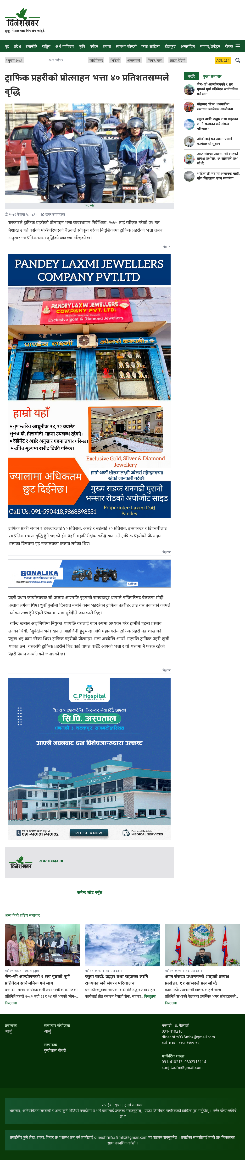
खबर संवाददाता (51, 861)
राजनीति (31, 46)
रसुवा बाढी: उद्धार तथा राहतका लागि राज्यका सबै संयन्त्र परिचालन (217, 124)
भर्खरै (191, 76)
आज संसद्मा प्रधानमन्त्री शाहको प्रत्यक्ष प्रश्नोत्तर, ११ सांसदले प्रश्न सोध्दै (217, 159)
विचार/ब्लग (155, 61)
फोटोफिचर (96, 61)
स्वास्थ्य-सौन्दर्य (126, 46)
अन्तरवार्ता (133, 61)
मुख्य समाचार (212, 76)
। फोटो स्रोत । (89, 206)
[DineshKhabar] (22, 17)
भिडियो (115, 61)
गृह (7, 46)
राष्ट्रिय (46, 46)
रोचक (229, 46)
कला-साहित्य (150, 46)
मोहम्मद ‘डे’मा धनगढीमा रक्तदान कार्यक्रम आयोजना (215, 107)
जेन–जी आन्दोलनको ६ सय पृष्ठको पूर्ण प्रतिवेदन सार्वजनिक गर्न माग (217, 89)
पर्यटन (94, 46)
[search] (237, 60)
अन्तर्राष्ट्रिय (187, 46)
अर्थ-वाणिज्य (64, 46)
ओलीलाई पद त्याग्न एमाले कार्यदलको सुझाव (214, 141)
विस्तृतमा (11, 1003)
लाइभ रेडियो (177, 61)
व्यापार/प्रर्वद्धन (210, 46)
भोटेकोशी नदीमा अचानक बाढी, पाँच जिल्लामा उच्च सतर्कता (218, 176)
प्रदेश (17, 46)
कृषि (82, 46)
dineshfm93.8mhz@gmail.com (120, 1137)
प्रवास (107, 46)
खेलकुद (170, 46)
